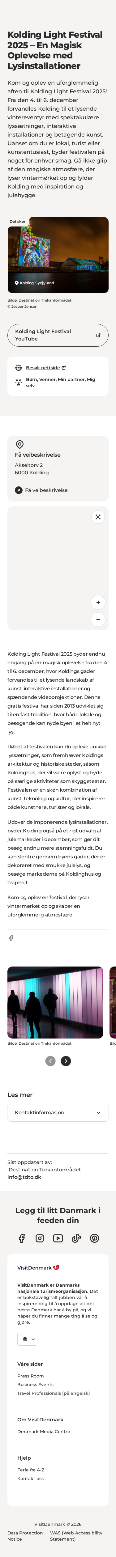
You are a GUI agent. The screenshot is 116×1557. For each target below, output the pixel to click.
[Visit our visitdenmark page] (58, 1238)
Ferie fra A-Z (30, 1470)
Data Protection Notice (25, 1536)
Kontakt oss (30, 1478)
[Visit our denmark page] (21, 1238)
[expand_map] (98, 517)
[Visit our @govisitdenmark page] (76, 1238)
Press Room (30, 1376)
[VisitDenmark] (38, 1268)
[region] (58, 568)
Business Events (35, 1384)
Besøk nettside (43, 367)
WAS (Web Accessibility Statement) (76, 1536)
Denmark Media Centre (43, 1431)
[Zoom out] (98, 619)
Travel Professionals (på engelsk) (53, 1393)
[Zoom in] (98, 602)
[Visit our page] (39, 1238)
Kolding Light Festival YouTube (43, 335)
